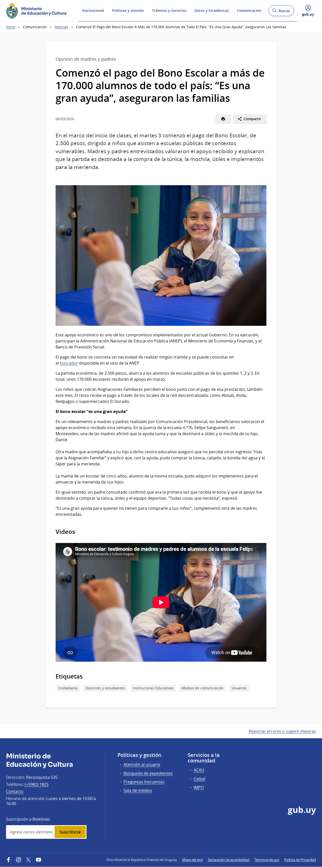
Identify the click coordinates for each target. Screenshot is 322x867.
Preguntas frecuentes (144, 782)
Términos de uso (266, 859)
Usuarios (239, 688)
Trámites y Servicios (169, 10)
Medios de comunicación (203, 688)
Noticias (61, 26)
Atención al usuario (142, 764)
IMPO (199, 787)
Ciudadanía (67, 688)
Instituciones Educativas (153, 688)
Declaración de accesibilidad (228, 859)
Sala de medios (138, 790)
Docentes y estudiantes (105, 688)
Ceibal (199, 779)
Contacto (14, 791)
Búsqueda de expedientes (148, 773)
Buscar (281, 12)
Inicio (10, 26)
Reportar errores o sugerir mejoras (282, 731)
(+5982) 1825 (37, 784)
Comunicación (249, 10)
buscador (69, 363)
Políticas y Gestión (128, 10)
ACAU (199, 770)
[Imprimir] (223, 118)
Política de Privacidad (300, 859)
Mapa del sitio (192, 859)
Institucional (93, 10)
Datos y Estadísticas (211, 10)
